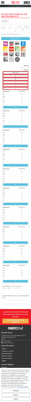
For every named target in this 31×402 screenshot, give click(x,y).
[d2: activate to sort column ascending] (15, 79)
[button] (25, 2)
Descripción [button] (16, 292)
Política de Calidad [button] (7, 358)
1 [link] (8, 288)
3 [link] (13, 288)
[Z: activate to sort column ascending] (15, 88)
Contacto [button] (16, 302)
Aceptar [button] (16, 399)
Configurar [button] (16, 390)
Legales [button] (4, 360)
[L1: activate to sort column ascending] (15, 82)
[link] (3, 288)
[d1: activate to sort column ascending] (15, 75)
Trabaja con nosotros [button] (8, 351)
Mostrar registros (26, 68)
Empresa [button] (4, 348)
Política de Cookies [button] (7, 356)
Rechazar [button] (16, 395)
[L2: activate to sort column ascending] (15, 85)
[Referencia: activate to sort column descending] (15, 72)
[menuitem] (15, 348)
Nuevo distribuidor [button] (7, 353)
